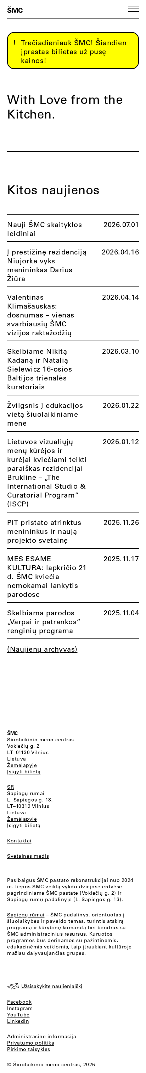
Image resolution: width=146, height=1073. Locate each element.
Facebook (19, 1002)
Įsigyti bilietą (24, 771)
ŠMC (15, 10)
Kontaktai (19, 840)
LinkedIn (18, 1021)
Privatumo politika (30, 1043)
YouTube (18, 1014)
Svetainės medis (28, 856)
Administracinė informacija (41, 1036)
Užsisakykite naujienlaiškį (51, 986)
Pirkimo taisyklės (28, 1049)
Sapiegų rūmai (26, 793)
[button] (133, 9)
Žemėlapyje (22, 765)
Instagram (20, 1008)
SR (10, 787)
